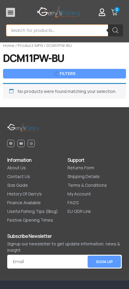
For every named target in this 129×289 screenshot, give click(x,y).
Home (8, 45)
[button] (10, 12)
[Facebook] (10, 143)
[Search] (115, 30)
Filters (67, 73)
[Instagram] (31, 143)
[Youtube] (21, 143)
